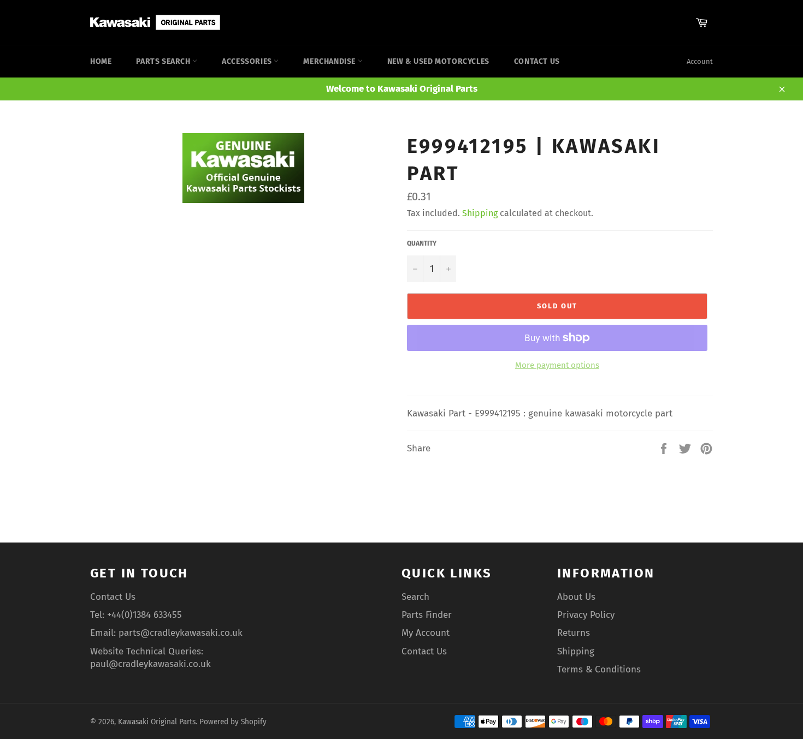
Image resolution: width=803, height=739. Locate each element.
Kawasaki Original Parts (157, 721)
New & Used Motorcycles (438, 61)
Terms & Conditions (599, 669)
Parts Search (164, 61)
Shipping (480, 213)
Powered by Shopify (233, 721)
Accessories (248, 61)
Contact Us (537, 61)
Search (415, 597)
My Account (426, 633)
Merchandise (330, 61)
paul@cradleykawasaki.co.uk (150, 664)
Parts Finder (427, 615)
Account (700, 61)
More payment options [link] (557, 365)
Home (100, 61)
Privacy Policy (586, 615)
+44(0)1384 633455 (144, 615)
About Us (576, 597)
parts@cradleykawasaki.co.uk (181, 633)
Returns (573, 633)
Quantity (421, 243)
